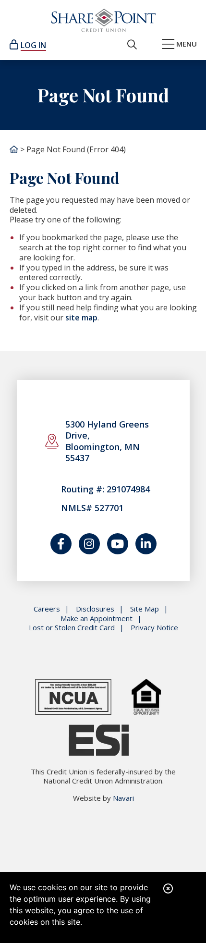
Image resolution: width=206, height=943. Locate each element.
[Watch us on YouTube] (117, 543)
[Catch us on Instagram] (89, 543)
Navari (123, 798)
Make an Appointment (97, 618)
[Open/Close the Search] (132, 44)
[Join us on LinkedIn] (146, 543)
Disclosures (95, 608)
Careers (47, 608)
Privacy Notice (154, 627)
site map (81, 317)
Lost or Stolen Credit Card (72, 627)
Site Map (144, 608)
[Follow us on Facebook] (61, 543)
